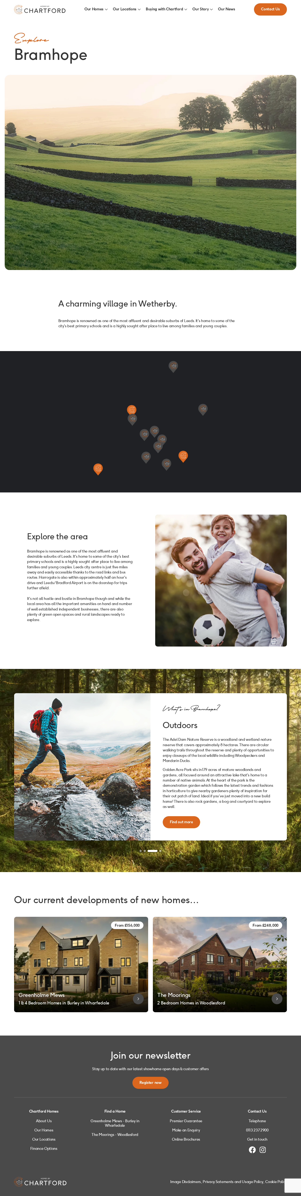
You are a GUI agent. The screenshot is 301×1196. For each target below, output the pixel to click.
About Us (43, 1121)
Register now (150, 1083)
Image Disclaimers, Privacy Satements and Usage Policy (216, 1182)
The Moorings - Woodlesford (114, 1134)
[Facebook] (252, 1149)
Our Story (200, 9)
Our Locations (124, 9)
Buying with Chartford (164, 9)
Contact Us (270, 9)
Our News (226, 9)
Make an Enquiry (186, 1130)
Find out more (181, 794)
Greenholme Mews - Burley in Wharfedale (115, 1123)
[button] (131, 409)
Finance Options (43, 1148)
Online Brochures (186, 1139)
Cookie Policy (276, 1182)
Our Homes (93, 9)
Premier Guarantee (186, 1121)
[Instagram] (263, 1149)
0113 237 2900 (257, 1130)
